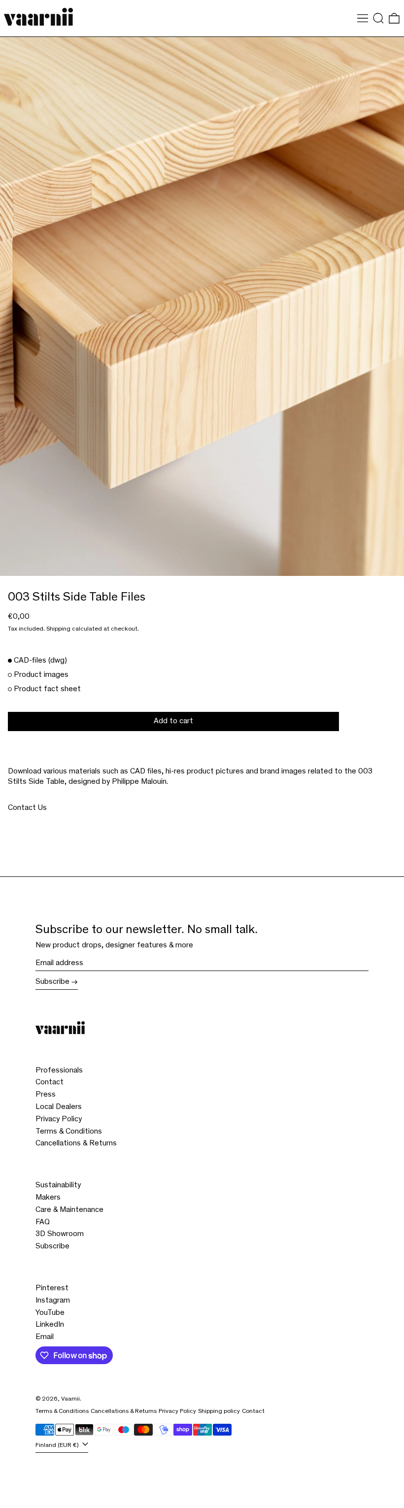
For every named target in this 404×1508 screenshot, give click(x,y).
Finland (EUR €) (57, 1445)
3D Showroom (59, 1234)
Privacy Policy (58, 1119)
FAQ (42, 1222)
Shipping (58, 629)
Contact (49, 1082)
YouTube (50, 1313)
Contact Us (27, 808)
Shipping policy (219, 1411)
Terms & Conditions (68, 1132)
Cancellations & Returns (76, 1143)
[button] (378, 18)
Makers (48, 1198)
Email (44, 1337)
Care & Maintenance (69, 1210)
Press (45, 1095)
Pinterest (51, 1288)
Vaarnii (70, 1399)
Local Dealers (58, 1107)
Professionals (59, 1070)
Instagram (52, 1301)
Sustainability (58, 1185)
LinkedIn (49, 1325)
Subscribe (52, 982)
